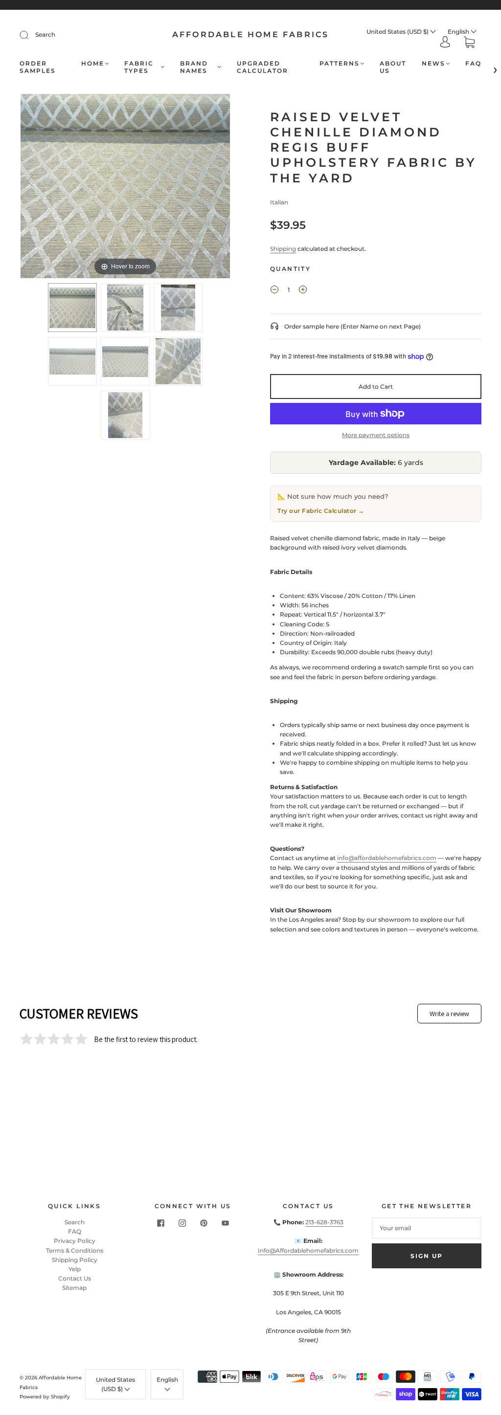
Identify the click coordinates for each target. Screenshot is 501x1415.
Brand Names (194, 67)
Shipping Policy (74, 1259)
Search (45, 34)
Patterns (339, 63)
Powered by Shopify (45, 1396)
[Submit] (30, 34)
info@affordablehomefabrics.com (386, 858)
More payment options (376, 435)
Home (92, 63)
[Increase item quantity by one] (303, 291)
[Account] (445, 42)
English (459, 31)
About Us (393, 67)
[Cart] (469, 43)
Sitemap (74, 1287)
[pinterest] (203, 1223)
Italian (279, 202)
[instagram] (182, 1223)
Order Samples (38, 67)
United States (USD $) (398, 31)
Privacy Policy (74, 1240)
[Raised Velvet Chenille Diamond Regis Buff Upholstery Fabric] (72, 307)
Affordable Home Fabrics (250, 34)
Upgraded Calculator (262, 67)
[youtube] (225, 1223)
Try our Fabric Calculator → (320, 510)
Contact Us (74, 1278)
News (433, 63)
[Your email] (426, 1227)
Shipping (283, 248)
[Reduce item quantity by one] (274, 291)
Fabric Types (139, 67)
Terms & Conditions (74, 1250)
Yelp (74, 1269)
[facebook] (160, 1223)
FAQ (473, 63)
